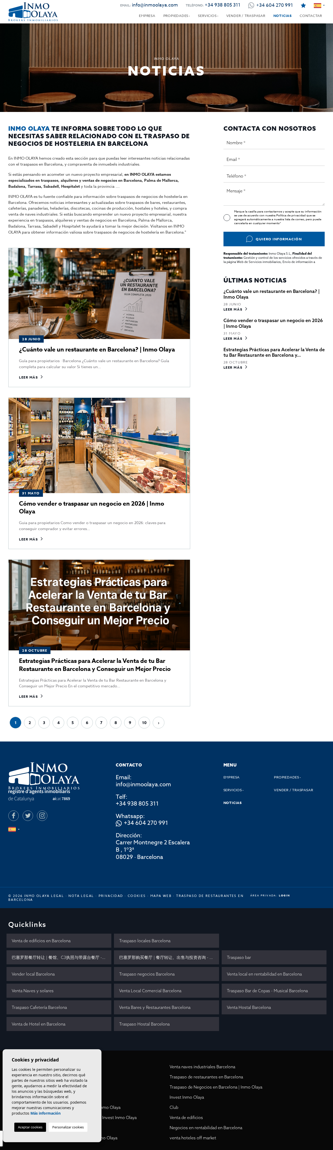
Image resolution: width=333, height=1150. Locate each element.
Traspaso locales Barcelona (144, 940)
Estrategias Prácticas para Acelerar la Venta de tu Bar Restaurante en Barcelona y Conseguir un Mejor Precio (95, 665)
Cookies (137, 896)
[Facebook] (13, 815)
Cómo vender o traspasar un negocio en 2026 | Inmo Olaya (91, 507)
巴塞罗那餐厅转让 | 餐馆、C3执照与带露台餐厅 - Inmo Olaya (61, 957)
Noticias (282, 15)
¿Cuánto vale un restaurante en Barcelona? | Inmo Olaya (97, 349)
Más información (45, 1113)
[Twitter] (28, 815)
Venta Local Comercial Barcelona (150, 990)
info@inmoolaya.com (155, 5)
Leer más (28, 377)
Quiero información (279, 239)
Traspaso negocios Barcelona (147, 974)
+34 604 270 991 (146, 823)
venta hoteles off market (193, 1137)
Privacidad (111, 896)
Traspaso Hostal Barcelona (144, 1024)
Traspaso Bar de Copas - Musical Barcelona (267, 990)
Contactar (311, 15)
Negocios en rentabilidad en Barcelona (206, 1127)
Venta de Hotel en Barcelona (38, 1024)
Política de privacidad (291, 215)
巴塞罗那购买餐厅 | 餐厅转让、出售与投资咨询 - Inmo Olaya (169, 957)
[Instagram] (42, 815)
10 (144, 722)
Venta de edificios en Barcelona (41, 940)
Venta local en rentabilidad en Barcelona (264, 974)
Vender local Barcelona (33, 974)
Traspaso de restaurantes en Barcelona (206, 1076)
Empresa (147, 15)
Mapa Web (161, 896)
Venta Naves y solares (33, 990)
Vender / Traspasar (245, 15)
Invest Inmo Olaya (187, 1097)
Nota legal (81, 896)
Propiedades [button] (176, 15)
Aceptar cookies (30, 1127)
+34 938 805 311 (222, 5)
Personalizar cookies (68, 1127)
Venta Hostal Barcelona (249, 1007)
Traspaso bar (239, 957)
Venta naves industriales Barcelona (202, 1066)
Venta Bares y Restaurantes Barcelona (154, 1007)
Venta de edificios (186, 1117)
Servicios (207, 15)
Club (174, 1107)
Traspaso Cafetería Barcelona (39, 1007)
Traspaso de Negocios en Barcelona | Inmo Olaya (216, 1087)
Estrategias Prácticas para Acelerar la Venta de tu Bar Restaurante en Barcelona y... (274, 352)
